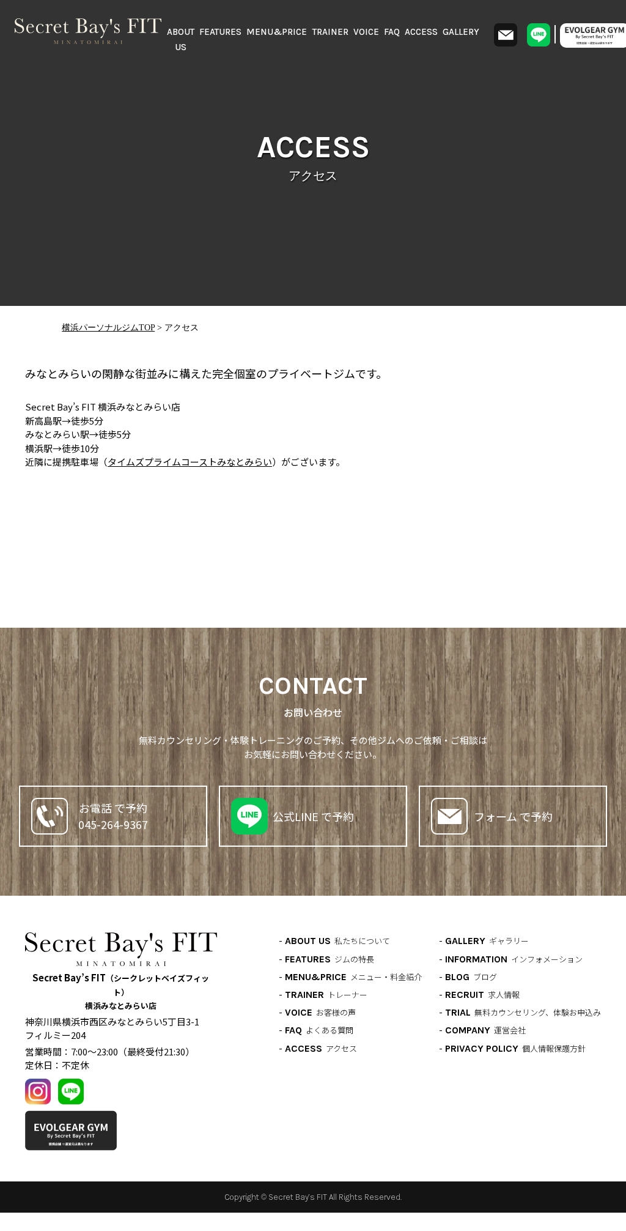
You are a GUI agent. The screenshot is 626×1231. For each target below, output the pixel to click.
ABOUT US (180, 39)
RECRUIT (482, 994)
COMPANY (485, 1030)
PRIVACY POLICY (515, 1048)
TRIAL (523, 1012)
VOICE (366, 31)
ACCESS (421, 31)
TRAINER (330, 31)
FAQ (392, 31)
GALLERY (461, 31)
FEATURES (220, 31)
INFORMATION (514, 959)
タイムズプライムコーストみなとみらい (190, 461)
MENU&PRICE (276, 31)
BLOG (471, 977)
